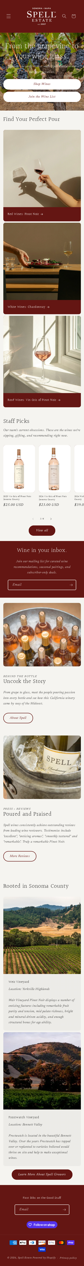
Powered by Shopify (44, 1258)
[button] (8, 16)
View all (42, 530)
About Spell (18, 718)
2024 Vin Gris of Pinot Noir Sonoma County (53, 498)
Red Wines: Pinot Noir (23, 214)
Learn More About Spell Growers (42, 1174)
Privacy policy (68, 1258)
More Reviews (20, 856)
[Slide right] (51, 519)
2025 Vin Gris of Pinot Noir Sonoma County (17, 498)
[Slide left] (33, 519)
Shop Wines (42, 84)
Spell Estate (25, 1258)
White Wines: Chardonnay (26, 307)
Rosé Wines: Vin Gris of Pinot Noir (32, 400)
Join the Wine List (42, 96)
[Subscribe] (71, 585)
